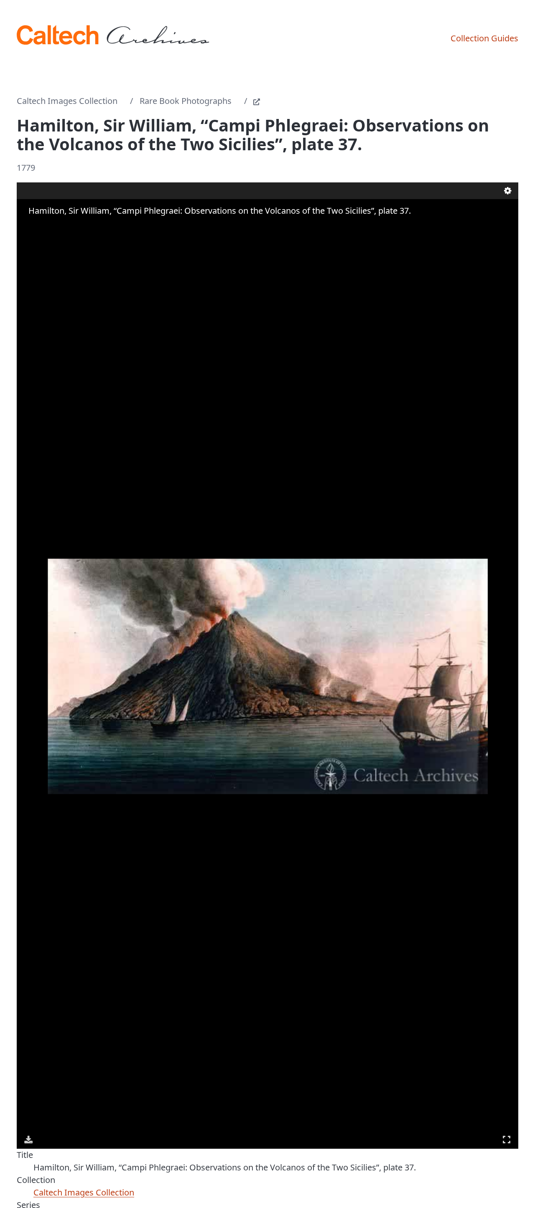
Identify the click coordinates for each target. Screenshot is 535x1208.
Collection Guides (484, 38)
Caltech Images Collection (67, 100)
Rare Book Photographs (186, 100)
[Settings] (508, 190)
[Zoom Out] (41, 227)
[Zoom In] (29, 227)
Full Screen (506, 1139)
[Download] (28, 1139)
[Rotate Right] (53, 227)
